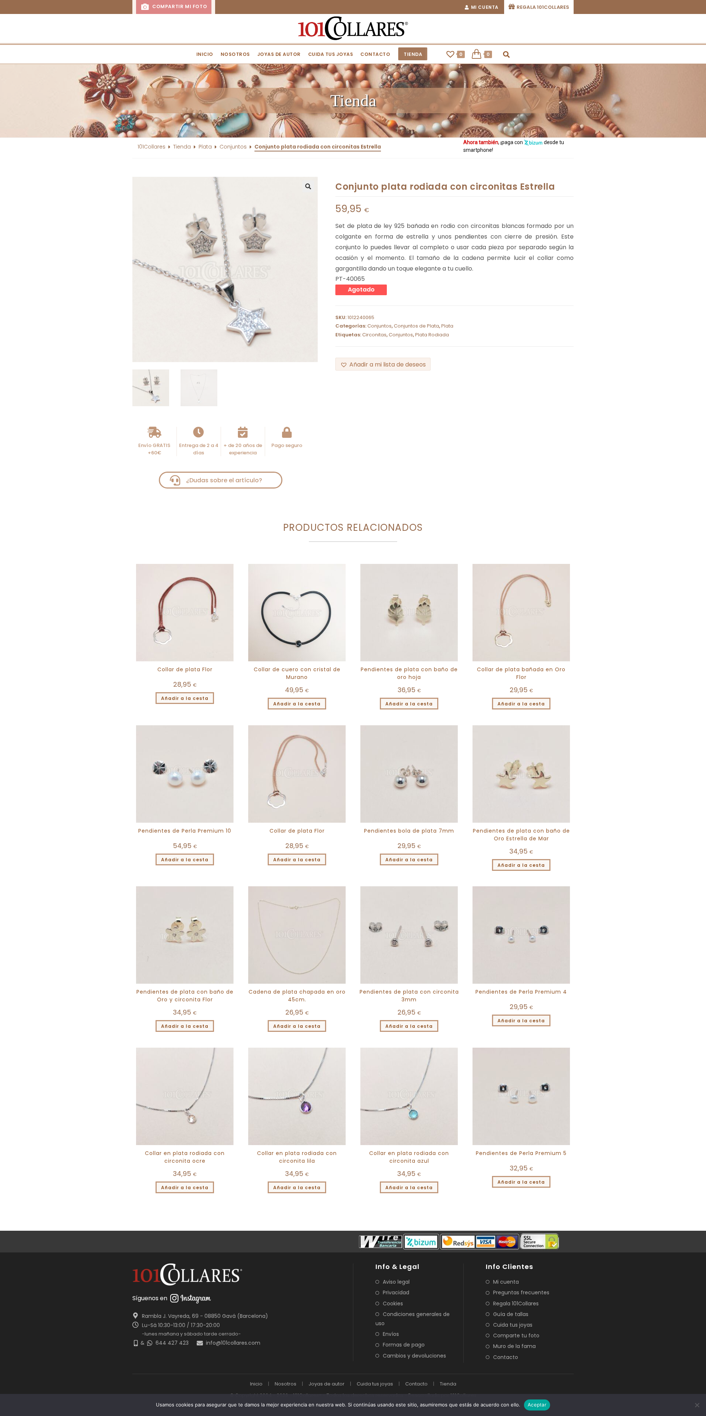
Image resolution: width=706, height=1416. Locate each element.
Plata (205, 146)
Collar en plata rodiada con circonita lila (297, 1157)
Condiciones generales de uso (412, 1318)
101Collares (151, 146)
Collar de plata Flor (185, 669)
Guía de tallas (510, 1314)
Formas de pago (404, 1344)
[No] (696, 1405)
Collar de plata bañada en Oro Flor (521, 673)
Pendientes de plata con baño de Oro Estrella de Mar (521, 834)
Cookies (393, 1303)
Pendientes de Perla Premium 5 (521, 1153)
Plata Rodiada (432, 334)
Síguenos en (149, 1298)
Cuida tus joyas (512, 1325)
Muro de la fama (514, 1346)
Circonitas (374, 334)
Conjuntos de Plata (416, 325)
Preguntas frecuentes (521, 1292)
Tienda (182, 146)
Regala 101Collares (516, 1303)
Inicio (256, 1383)
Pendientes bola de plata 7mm (409, 830)
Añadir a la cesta (184, 698)
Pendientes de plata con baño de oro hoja (409, 673)
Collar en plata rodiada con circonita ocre (185, 1157)
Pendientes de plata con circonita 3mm (409, 995)
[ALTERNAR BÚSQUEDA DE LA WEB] (506, 54)
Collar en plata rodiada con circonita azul (409, 1157)
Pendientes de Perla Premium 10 (184, 830)
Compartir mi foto (179, 6)
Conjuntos (233, 146)
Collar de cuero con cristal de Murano (297, 673)
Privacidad (396, 1292)
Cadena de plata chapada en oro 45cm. (297, 995)
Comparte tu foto (516, 1335)
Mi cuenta (506, 1282)
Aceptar (537, 1405)
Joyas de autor (327, 1383)
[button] (353, 100)
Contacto (505, 1357)
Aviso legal (396, 1282)
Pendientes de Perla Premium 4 (521, 991)
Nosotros (285, 1383)
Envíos (391, 1334)
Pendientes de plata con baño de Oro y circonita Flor (184, 995)
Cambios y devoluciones (414, 1355)
